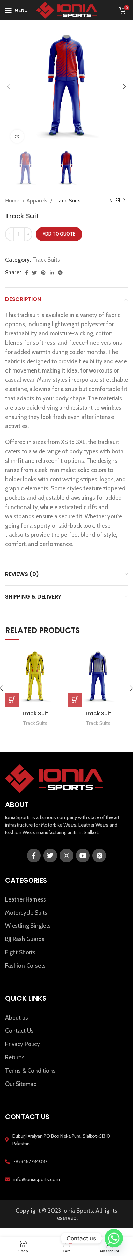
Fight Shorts (20, 952)
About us (16, 1017)
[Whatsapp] (114, 1238)
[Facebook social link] (26, 272)
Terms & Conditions (30, 1070)
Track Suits (67, 200)
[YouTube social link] (83, 855)
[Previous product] (110, 200)
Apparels (37, 200)
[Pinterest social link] (43, 272)
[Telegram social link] (60, 272)
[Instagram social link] (66, 855)
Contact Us (19, 1030)
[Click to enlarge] (17, 136)
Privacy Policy (22, 1044)
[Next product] (124, 200)
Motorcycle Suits (26, 912)
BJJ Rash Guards (24, 939)
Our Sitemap (21, 1083)
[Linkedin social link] (52, 272)
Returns (15, 1057)
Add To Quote (59, 234)
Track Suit (34, 713)
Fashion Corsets (25, 965)
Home (13, 200)
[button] (12, 700)
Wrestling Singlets (28, 925)
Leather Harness (25, 899)
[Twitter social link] (34, 272)
